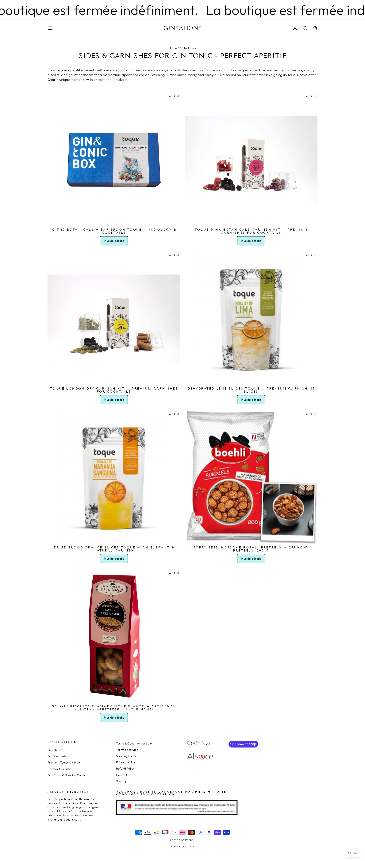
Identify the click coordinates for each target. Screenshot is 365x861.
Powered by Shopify (182, 846)
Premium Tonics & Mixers (64, 762)
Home (173, 48)
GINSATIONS (182, 28)
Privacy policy (125, 762)
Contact (121, 775)
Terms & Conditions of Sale (134, 743)
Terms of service (127, 749)
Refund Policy (125, 768)
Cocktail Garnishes (60, 769)
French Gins (55, 750)
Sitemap (121, 781)
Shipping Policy (126, 756)
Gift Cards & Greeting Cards (66, 775)
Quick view (114, 222)
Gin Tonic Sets (57, 756)
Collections (186, 48)
